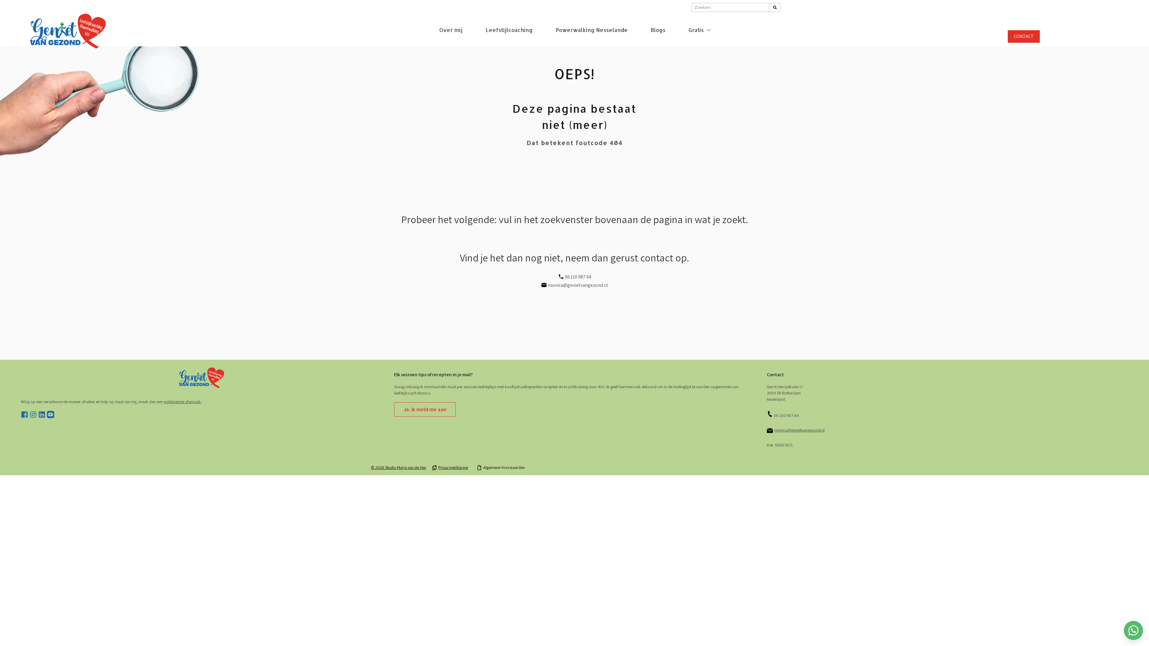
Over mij (451, 29)
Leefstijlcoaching (509, 29)
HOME (574, 616)
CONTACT (1024, 36)
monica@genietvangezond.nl (800, 430)
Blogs (658, 29)
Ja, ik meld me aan (424, 409)
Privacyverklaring (453, 467)
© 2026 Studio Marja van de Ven (398, 467)
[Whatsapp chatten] (1133, 630)
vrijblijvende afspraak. (182, 401)
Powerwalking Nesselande (592, 29)
